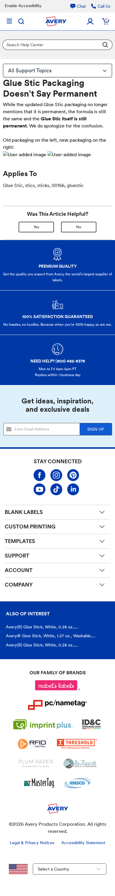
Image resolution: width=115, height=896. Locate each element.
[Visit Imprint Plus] (43, 724)
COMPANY (19, 585)
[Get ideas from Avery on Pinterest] (73, 475)
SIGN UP (95, 429)
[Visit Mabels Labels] (57, 685)
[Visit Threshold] (77, 744)
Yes (36, 227)
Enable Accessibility (23, 5)
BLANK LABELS (24, 512)
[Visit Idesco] (77, 783)
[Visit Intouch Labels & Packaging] (80, 763)
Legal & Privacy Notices (32, 842)
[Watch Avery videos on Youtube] (39, 489)
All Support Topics (30, 70)
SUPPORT (17, 555)
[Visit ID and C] (92, 724)
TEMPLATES (20, 541)
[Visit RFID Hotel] (32, 744)
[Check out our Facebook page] (39, 475)
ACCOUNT (18, 570)
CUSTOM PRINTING (30, 526)
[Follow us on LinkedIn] (73, 489)
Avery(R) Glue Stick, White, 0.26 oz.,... (42, 627)
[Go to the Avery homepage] (55, 21)
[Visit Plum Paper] (36, 763)
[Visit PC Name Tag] (57, 705)
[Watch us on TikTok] (56, 489)
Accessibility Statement (83, 842)
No (78, 227)
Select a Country (53, 869)
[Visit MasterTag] (39, 783)
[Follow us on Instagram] (56, 475)
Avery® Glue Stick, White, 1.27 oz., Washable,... (51, 635)
